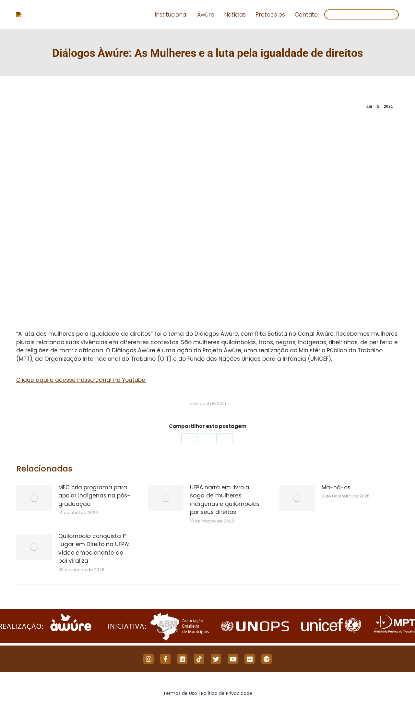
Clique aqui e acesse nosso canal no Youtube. (81, 380)
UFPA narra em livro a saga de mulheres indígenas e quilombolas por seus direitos (225, 499)
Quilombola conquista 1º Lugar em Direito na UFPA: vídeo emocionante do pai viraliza (93, 548)
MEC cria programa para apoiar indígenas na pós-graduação (94, 495)
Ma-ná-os (336, 487)
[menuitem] (171, 15)
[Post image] (34, 498)
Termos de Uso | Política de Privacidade (207, 693)
